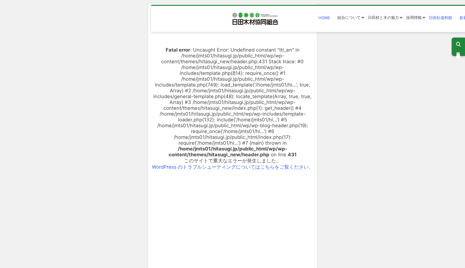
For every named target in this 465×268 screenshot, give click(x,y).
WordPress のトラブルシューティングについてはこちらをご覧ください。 (232, 167)
